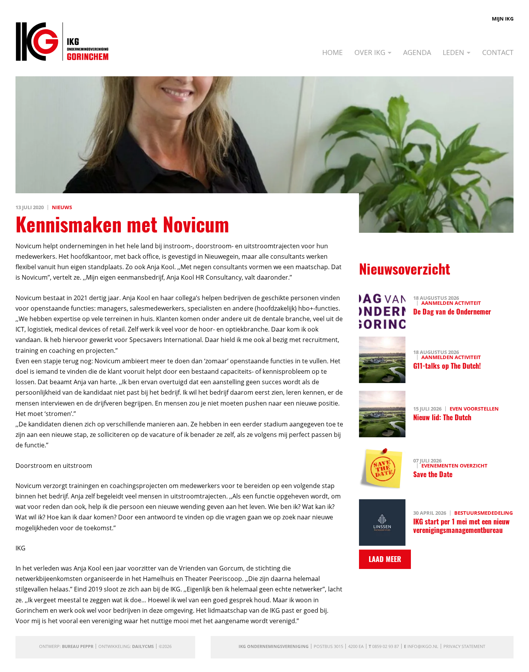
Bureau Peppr (77, 646)
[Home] (62, 41)
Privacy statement (464, 646)
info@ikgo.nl (422, 646)
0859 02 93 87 (385, 646)
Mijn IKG (503, 18)
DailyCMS (143, 646)
